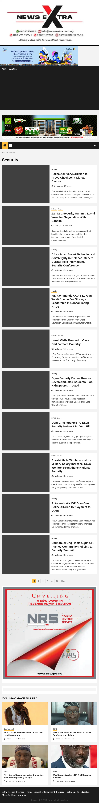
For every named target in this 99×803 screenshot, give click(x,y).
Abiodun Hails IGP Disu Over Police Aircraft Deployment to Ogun (70, 507)
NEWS (53, 418)
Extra (4, 792)
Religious (60, 792)
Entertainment (9, 729)
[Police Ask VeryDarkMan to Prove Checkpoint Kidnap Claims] (26, 184)
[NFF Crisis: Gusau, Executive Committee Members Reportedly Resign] (25, 756)
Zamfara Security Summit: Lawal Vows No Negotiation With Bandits (73, 217)
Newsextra (69, 186)
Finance (29, 792)
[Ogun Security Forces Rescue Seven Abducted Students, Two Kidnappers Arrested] (26, 390)
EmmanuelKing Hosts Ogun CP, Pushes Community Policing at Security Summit (72, 546)
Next (63, 581)
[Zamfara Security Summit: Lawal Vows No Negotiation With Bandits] (26, 225)
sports (6, 772)
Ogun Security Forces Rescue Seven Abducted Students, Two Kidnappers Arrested (72, 382)
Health (69, 792)
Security (54, 169)
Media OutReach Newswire (14, 795)
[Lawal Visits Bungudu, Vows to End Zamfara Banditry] (26, 349)
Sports (76, 792)
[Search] (95, 145)
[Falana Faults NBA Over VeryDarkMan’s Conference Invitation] (74, 713)
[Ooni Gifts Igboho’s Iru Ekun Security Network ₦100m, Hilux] (26, 431)
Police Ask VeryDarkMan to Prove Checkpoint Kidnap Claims (69, 177)
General (37, 792)
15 (57, 581)
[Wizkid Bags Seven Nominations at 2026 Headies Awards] (25, 713)
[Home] (4, 145)
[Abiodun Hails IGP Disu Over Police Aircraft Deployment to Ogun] (26, 513)
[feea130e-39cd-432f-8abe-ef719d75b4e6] (39, 56)
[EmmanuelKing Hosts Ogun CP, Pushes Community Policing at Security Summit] (26, 554)
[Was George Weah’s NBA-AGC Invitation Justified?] (74, 756)
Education (84, 792)
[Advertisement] (49, 90)
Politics (54, 209)
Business (20, 792)
